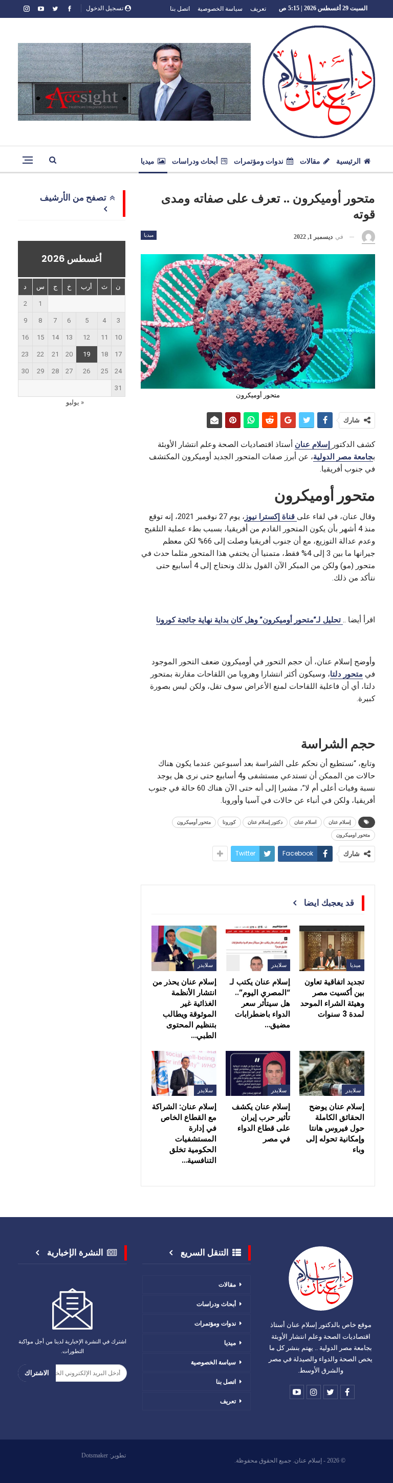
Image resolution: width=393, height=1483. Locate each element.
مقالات (310, 161)
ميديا (148, 161)
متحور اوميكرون (353, 835)
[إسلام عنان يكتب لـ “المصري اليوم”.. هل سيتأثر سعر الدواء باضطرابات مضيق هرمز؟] (258, 948)
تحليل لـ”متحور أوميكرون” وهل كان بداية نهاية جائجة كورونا (249, 619)
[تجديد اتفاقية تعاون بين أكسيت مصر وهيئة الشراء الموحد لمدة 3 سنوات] (331, 948)
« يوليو (75, 402)
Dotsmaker (94, 1455)
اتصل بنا (180, 8)
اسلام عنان (305, 822)
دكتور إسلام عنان (265, 822)
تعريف (258, 8)
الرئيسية (348, 161)
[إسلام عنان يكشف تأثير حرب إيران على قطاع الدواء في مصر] (258, 1073)
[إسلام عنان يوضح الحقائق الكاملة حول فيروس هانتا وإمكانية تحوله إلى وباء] (331, 1073)
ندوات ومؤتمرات (258, 161)
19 (86, 354)
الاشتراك (37, 1373)
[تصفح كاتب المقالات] (368, 237)
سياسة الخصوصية (220, 8)
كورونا (229, 822)
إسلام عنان (340, 822)
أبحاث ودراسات (195, 161)
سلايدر (279, 965)
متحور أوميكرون (194, 822)
